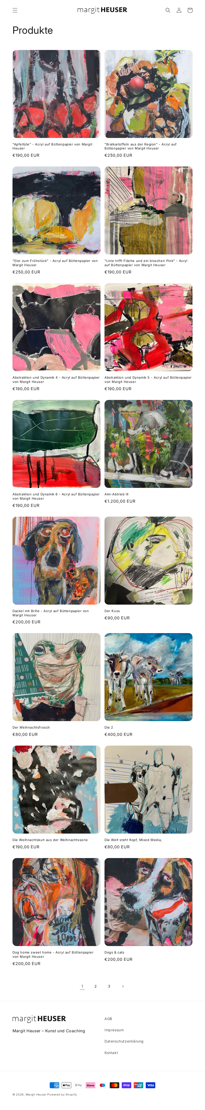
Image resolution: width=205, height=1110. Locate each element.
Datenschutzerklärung (124, 1041)
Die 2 (108, 727)
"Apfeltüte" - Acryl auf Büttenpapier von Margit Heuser (52, 146)
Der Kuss (112, 611)
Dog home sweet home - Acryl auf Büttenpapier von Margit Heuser (53, 954)
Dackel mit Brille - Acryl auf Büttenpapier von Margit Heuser (50, 613)
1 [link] (82, 986)
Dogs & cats (114, 952)
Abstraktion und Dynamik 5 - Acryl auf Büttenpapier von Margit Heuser (148, 379)
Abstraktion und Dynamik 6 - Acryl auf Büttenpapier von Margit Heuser (56, 496)
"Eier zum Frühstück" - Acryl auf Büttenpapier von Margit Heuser (55, 263)
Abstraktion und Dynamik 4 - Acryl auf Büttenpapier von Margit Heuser (56, 379)
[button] (15, 10)
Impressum (114, 1030)
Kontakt (111, 1053)
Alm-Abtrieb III (116, 494)
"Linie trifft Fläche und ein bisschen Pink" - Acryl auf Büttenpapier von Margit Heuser (146, 263)
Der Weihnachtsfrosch (31, 727)
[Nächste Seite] (122, 986)
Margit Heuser (36, 1094)
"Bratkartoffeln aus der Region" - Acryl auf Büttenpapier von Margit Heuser (140, 146)
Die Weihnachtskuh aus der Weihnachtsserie (50, 840)
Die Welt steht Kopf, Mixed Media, (133, 840)
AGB (108, 1019)
